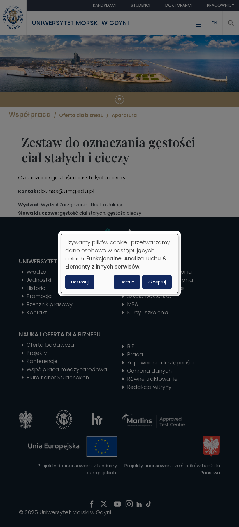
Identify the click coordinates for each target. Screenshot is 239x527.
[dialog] (119, 263)
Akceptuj (157, 282)
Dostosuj (80, 282)
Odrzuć (126, 282)
